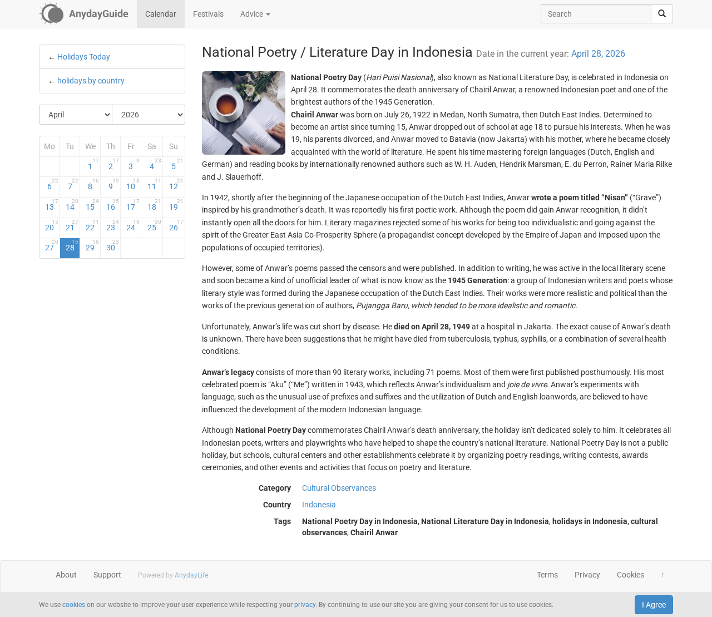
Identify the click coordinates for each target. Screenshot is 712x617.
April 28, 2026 (598, 53)
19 (176, 204)
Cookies (630, 574)
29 (92, 245)
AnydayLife (191, 575)
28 (72, 245)
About (66, 574)
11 (154, 184)
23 (113, 225)
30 (113, 245)
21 (72, 225)
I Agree (654, 604)
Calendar (160, 13)
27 (51, 245)
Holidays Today (83, 56)
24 (133, 225)
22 (92, 225)
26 (176, 225)
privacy (304, 605)
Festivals (208, 13)
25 (154, 225)
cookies (73, 605)
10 (133, 184)
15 (92, 204)
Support (107, 574)
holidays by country (91, 80)
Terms (547, 574)
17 (133, 204)
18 (154, 204)
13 (51, 204)
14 (72, 204)
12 (176, 184)
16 (113, 204)
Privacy (587, 574)
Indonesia (319, 504)
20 (51, 225)
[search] (662, 13)
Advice (252, 13)
